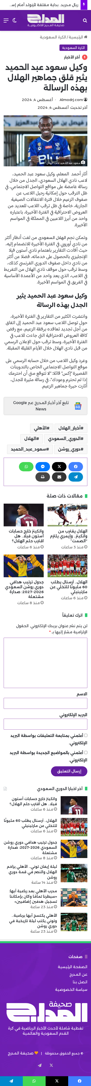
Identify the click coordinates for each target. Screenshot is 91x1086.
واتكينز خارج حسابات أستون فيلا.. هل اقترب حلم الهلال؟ (26, 536)
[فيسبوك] (75, 466)
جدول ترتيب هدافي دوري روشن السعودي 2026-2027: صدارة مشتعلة (24, 589)
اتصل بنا (80, 982)
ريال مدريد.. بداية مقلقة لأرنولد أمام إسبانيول (39, 4)
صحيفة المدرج (20, 1053)
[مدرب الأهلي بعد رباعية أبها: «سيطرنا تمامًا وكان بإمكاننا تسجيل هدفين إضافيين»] (74, 897)
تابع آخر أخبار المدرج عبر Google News (41, 405)
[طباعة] (42, 477)
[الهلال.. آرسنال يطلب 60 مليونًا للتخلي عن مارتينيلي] (68, 565)
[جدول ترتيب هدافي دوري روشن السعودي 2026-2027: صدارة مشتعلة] (24, 565)
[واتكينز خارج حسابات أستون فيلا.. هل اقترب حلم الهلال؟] (24, 515)
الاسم (82, 694)
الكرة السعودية (53, 37)
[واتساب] (26, 466)
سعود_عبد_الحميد (28, 449)
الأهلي (40, 428)
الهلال (30, 438)
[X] (59, 466)
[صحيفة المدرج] (45, 20)
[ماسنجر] (42, 466)
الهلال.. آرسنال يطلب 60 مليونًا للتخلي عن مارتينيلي (68, 587)
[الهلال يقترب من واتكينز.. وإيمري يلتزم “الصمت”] (68, 515)
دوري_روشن (69, 449)
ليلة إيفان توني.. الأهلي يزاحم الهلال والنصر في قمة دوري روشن (32, 871)
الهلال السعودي (52, 237)
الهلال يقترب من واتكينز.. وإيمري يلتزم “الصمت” (68, 536)
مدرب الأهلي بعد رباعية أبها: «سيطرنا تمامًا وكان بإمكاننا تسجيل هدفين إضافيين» (33, 896)
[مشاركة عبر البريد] (59, 477)
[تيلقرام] (75, 477)
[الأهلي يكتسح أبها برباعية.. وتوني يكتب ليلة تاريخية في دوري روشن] (74, 922)
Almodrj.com (71, 99)
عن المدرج (78, 974)
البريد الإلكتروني (73, 715)
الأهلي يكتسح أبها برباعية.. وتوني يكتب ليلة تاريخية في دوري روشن (33, 920)
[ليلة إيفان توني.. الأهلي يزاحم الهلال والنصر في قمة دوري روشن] (74, 873)
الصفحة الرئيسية (72, 966)
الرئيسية (76, 37)
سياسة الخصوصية (71, 989)
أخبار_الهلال (69, 428)
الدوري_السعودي (64, 438)
